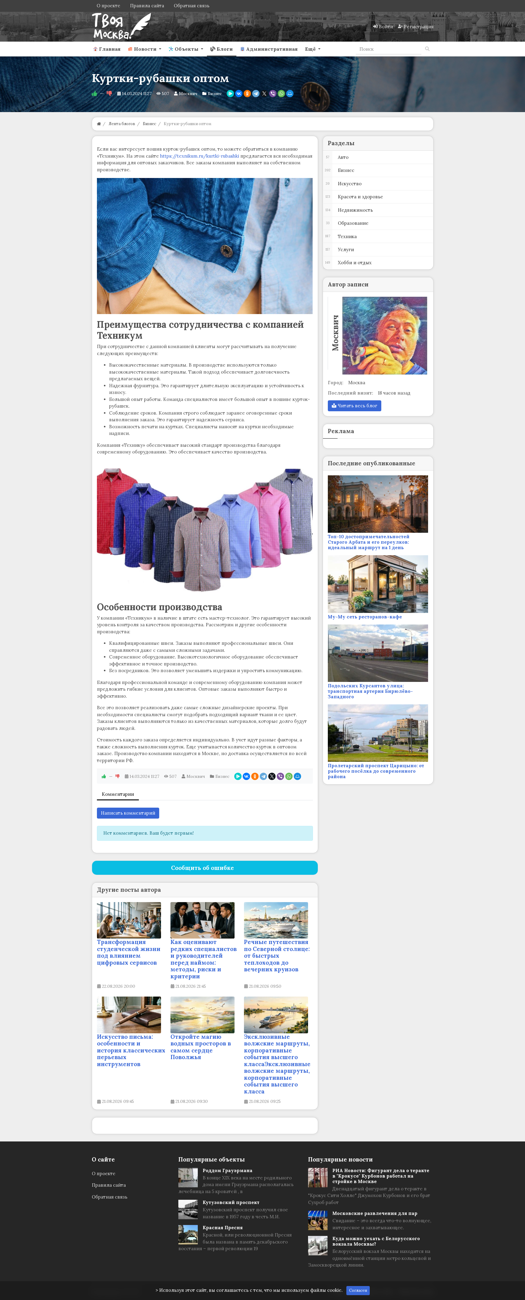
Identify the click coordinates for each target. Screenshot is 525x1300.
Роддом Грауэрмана (227, 1170)
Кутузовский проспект (231, 1202)
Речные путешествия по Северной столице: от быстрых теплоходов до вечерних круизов (277, 955)
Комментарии (118, 794)
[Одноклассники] (247, 93)
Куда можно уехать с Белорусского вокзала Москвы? (376, 1241)
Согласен (358, 1290)
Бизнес (215, 93)
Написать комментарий (128, 813)
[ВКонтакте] (238, 93)
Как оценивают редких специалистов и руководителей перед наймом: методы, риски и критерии (203, 959)
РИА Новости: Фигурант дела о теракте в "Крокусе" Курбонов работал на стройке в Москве (380, 1176)
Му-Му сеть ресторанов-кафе (365, 617)
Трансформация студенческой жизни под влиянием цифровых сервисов (128, 952)
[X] (264, 93)
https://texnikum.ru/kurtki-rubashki (199, 156)
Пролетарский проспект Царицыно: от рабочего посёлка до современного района (376, 771)
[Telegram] (255, 93)
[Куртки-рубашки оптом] (205, 246)
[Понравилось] (94, 94)
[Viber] (272, 93)
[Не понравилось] (109, 94)
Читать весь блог (356, 406)
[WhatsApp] (281, 93)
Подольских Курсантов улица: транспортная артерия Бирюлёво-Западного (370, 691)
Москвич (188, 93)
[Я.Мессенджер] (230, 93)
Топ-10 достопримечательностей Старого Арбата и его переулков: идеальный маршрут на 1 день (369, 542)
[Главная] (99, 123)
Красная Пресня (223, 1227)
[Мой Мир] (289, 93)
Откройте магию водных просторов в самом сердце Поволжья (200, 1047)
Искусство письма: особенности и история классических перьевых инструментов (131, 1050)
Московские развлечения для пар (374, 1213)
